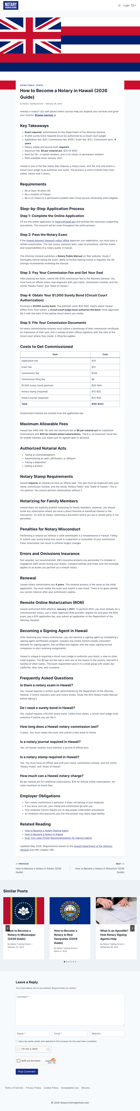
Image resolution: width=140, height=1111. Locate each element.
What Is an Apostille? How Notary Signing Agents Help (114, 935)
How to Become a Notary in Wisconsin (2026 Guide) (99, 868)
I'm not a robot (30, 1049)
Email (58, 1033)
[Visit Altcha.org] (48, 1049)
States (39, 85)
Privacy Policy (33, 1087)
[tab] (64, 961)
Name (21, 1033)
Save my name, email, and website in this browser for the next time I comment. (58, 1041)
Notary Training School (33, 104)
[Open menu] (119, 5)
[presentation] (23, 910)
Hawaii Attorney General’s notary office (47, 240)
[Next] (132, 928)
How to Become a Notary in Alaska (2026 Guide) (38, 868)
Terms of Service (14, 1087)
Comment (23, 996)
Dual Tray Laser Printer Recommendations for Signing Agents (58, 838)
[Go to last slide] (7, 928)
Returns (85, 1087)
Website (96, 1033)
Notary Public (27, 85)
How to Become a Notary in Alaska (44, 834)
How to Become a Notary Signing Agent (46, 830)
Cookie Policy (51, 1087)
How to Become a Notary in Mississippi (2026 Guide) (21, 935)
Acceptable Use (70, 1087)
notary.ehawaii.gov (65, 221)
